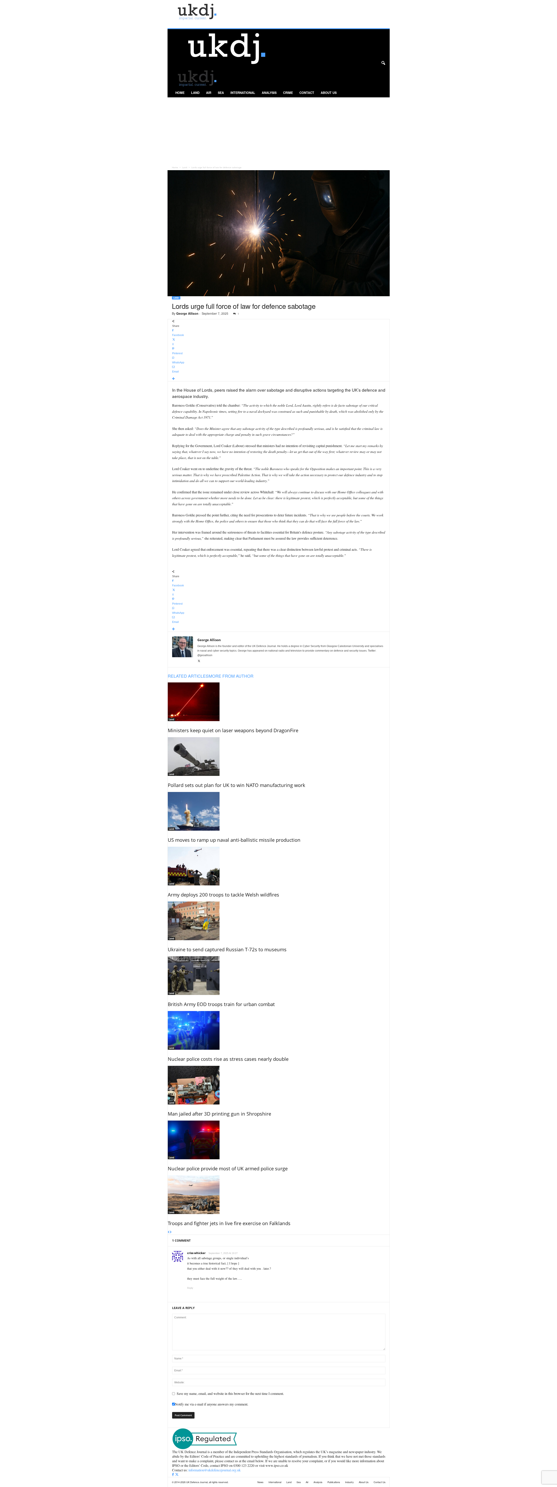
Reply (190, 1288)
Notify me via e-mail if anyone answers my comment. (211, 1404)
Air (208, 92)
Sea (221, 92)
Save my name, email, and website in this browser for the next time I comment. (230, 1393)
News (260, 1482)
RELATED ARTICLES (188, 676)
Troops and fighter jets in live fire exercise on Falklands (229, 1223)
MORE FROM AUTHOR (231, 676)
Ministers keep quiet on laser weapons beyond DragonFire (233, 730)
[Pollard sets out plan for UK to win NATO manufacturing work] (278, 756)
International (242, 92)
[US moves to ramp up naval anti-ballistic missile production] (278, 811)
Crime (288, 92)
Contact (306, 92)
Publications (333, 1482)
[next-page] (171, 1232)
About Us (329, 92)
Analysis (269, 92)
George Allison (187, 313)
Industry (349, 1482)
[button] (383, 63)
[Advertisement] (279, 130)
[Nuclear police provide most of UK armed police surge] (278, 1140)
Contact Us (380, 1482)
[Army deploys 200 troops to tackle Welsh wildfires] (278, 866)
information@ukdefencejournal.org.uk (214, 1470)
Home (180, 92)
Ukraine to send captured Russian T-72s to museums (227, 949)
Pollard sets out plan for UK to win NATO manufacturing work (236, 785)
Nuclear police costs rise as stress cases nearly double (228, 1059)
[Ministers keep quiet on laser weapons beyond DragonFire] (278, 701)
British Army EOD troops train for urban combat (221, 1004)
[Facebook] (173, 1474)
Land (195, 92)
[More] (278, 379)
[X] (199, 661)
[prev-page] (169, 1232)
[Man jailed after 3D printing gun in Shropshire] (278, 1085)
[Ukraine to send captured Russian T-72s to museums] (278, 921)
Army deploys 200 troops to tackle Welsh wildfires (223, 894)
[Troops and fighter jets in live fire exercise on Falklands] (278, 1194)
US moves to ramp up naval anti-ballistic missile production (234, 840)
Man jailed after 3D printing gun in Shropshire (219, 1113)
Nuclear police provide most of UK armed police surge (228, 1168)
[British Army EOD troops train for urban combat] (278, 975)
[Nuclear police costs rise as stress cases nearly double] (278, 1030)
